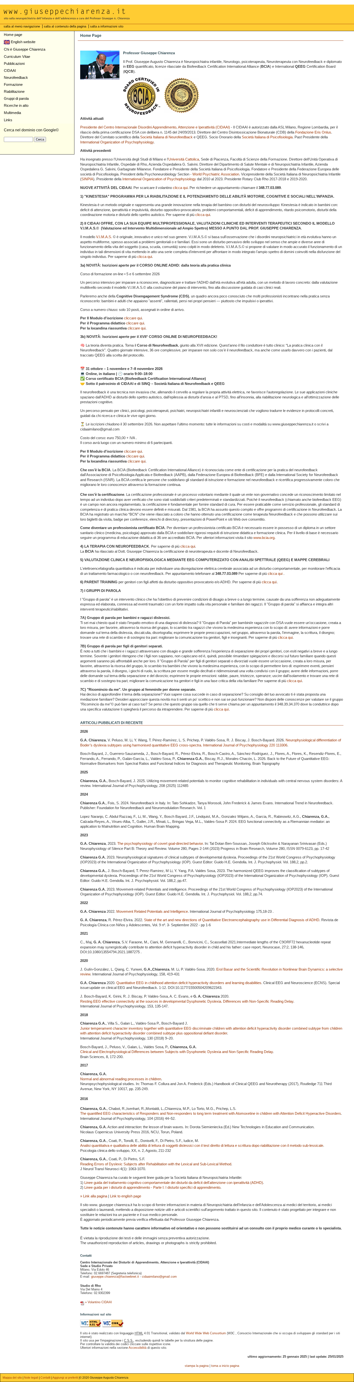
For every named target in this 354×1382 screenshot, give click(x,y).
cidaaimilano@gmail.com (159, 1276)
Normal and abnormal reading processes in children (120, 1079)
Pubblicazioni (14, 63)
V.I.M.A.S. (104, 237)
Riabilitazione (14, 91)
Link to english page (125, 1196)
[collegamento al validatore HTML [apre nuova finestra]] (90, 1326)
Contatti (45, 1377)
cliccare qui (133, 318)
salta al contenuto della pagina (65, 26)
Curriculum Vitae (17, 56)
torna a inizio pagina (225, 1366)
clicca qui (180, 188)
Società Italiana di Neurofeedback (166, 137)
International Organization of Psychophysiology (117, 142)
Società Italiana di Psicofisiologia (267, 137)
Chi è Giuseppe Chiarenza (24, 49)
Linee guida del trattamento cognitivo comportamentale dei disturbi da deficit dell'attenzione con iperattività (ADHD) (173, 1183)
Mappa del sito (13, 1377)
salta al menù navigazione (22, 26)
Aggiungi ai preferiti (65, 1377)
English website (22, 42)
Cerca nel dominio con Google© (31, 130)
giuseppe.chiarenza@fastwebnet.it (115, 1276)
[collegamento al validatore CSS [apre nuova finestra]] (113, 1326)
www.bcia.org (264, 538)
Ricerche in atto (16, 105)
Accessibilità (137, 1347)
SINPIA (87, 179)
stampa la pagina (197, 1366)
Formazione (13, 84)
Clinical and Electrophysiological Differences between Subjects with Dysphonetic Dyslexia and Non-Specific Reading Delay (176, 1052)
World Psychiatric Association (215, 174)
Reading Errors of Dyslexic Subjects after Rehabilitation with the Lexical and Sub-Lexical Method (155, 1164)
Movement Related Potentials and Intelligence (152, 911)
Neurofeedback (16, 77)
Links (8, 120)
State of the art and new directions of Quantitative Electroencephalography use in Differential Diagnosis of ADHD (231, 920)
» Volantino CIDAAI (99, 1302)
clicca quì (269, 582)
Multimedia (12, 113)
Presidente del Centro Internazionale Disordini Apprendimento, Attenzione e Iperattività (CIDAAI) (155, 127)
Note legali (31, 1377)
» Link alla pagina (93, 1196)
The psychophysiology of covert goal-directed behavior (160, 843)
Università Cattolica (183, 159)
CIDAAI (10, 70)
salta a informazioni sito (106, 26)
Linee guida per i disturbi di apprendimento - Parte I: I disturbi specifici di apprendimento (152, 1187)
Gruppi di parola (16, 98)
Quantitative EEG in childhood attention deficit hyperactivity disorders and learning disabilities (188, 983)
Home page (13, 35)
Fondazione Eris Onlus (313, 132)
